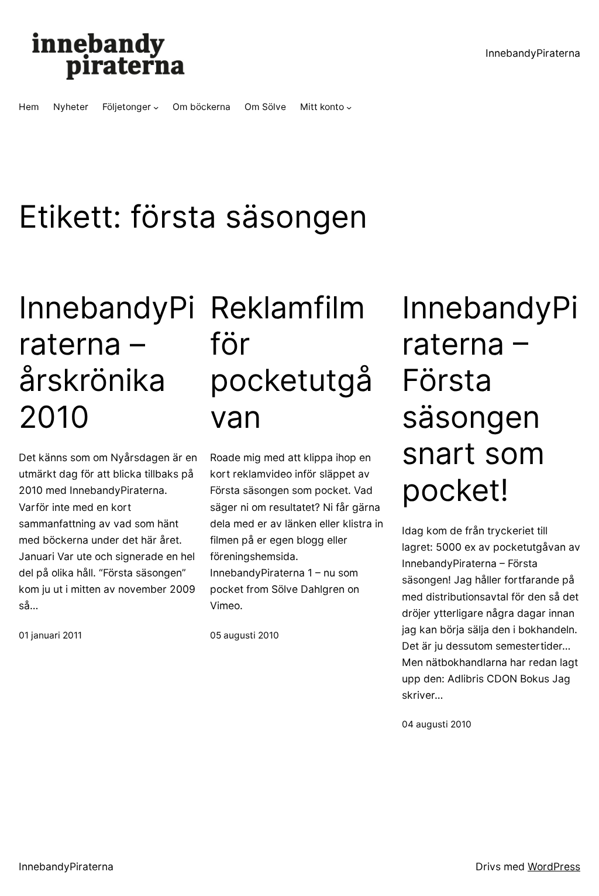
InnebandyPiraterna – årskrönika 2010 (107, 362)
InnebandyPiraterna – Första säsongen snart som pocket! (490, 399)
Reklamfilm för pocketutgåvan (291, 362)
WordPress (554, 866)
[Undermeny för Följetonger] (156, 107)
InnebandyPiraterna (533, 53)
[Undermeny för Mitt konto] (349, 107)
